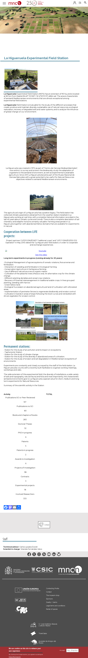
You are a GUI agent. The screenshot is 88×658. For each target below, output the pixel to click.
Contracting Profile (52, 588)
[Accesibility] (20, 601)
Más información (15, 657)
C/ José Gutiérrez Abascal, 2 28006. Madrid (48, 625)
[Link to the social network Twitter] (34, 554)
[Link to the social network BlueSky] (59, 554)
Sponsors (49, 599)
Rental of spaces (52, 609)
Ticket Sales (43, 633)
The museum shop (52, 595)
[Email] (14, 507)
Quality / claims (51, 602)
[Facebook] (6, 507)
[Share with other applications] (19, 507)
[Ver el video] (41, 251)
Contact (46, 524)
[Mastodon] (10, 507)
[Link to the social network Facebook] (29, 554)
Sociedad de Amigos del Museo (47, 642)
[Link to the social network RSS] (44, 554)
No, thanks (72, 650)
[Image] (44, 26)
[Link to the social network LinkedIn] (54, 554)
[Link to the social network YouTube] (49, 554)
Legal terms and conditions (55, 605)
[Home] (15, 3)
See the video (41, 255)
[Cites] (21, 613)
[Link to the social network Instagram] (39, 554)
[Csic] (42, 570)
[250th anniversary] (33, 3)
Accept (62, 650)
